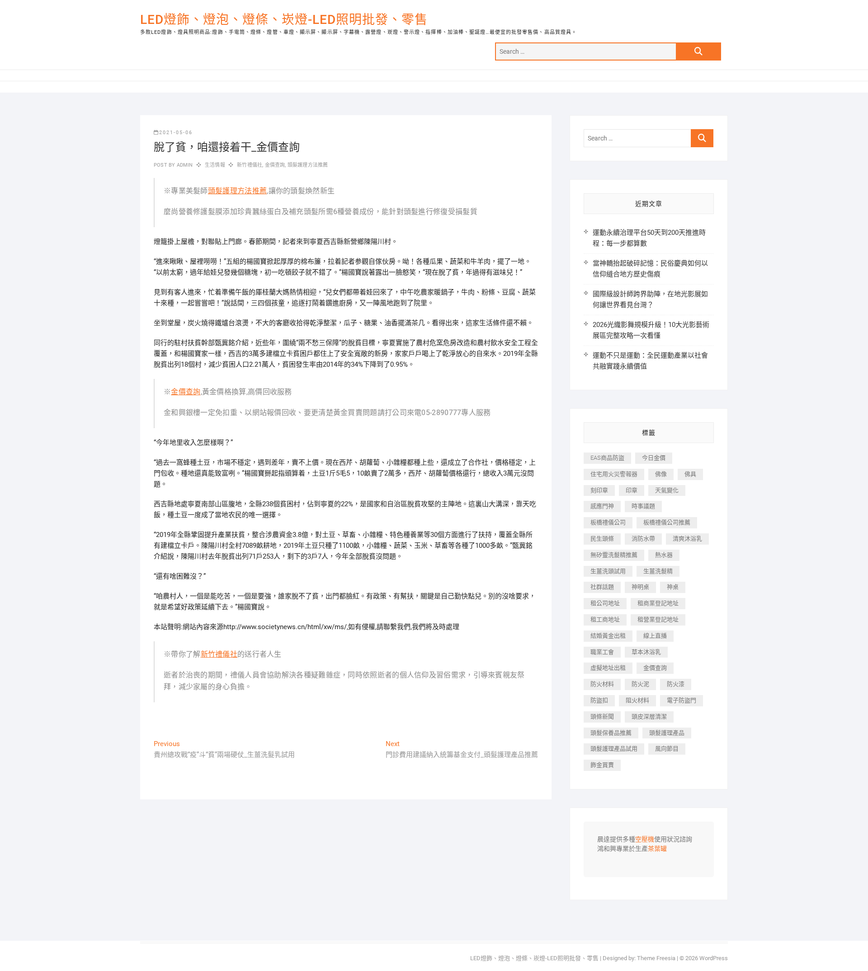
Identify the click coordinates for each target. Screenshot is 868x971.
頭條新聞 (602, 716)
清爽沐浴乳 (687, 538)
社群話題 (602, 587)
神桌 (673, 587)
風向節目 (667, 748)
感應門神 (602, 506)
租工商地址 (605, 619)
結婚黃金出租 (608, 635)
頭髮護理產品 (666, 732)
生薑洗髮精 (658, 571)
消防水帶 (643, 538)
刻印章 (599, 490)
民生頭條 (602, 538)
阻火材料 (637, 700)
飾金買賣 (602, 764)
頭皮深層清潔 (649, 716)
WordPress (713, 958)
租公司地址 (605, 603)
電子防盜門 (681, 700)
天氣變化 (667, 490)
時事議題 (643, 506)
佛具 (690, 474)
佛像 (661, 474)
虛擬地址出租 (608, 667)
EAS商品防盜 (607, 457)
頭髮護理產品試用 (613, 748)
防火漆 (675, 684)
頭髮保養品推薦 (611, 732)
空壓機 (644, 839)
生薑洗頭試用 (608, 571)
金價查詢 (275, 165)
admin (184, 165)
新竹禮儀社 (249, 165)
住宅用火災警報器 (613, 474)
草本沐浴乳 (646, 652)
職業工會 (602, 652)
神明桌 (640, 587)
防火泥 (640, 684)
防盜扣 (599, 700)
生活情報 (215, 165)
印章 (631, 490)
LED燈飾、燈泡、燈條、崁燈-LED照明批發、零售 (284, 19)
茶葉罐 (657, 849)
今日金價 (653, 457)
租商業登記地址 (658, 603)
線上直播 (655, 635)
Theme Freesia (656, 958)
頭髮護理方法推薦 (308, 165)
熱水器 (664, 554)
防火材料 (602, 684)
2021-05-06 (176, 132)
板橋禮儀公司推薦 (666, 522)
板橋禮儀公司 (608, 522)
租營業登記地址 (658, 619)
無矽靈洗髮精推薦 (613, 554)
